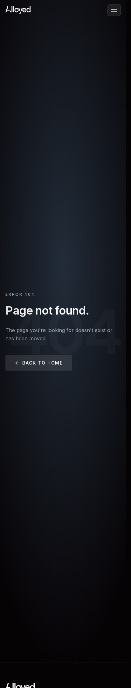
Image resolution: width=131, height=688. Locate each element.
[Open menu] (114, 10)
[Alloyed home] (17, 10)
